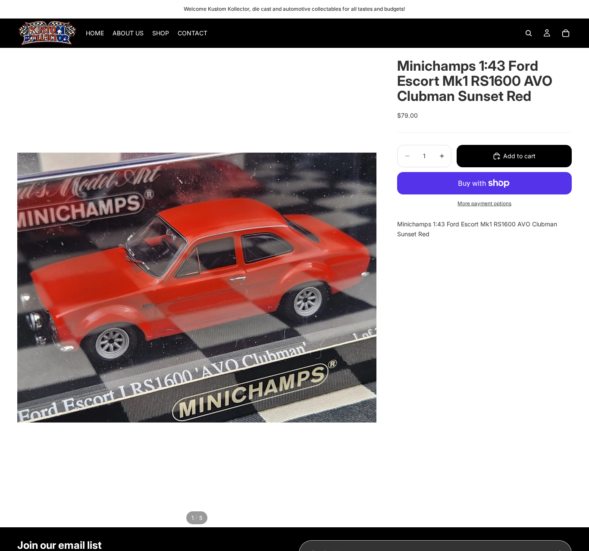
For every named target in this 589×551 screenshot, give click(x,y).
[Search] (528, 33)
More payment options (484, 203)
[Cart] (565, 33)
